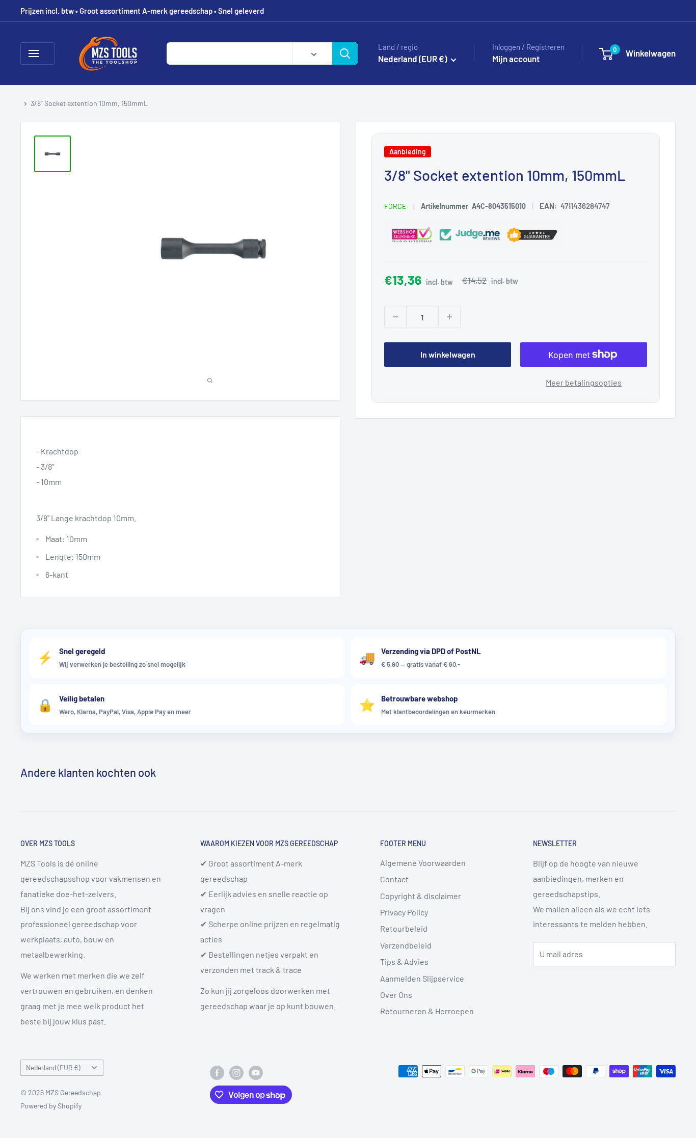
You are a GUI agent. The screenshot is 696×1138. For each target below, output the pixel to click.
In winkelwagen (447, 354)
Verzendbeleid (406, 945)
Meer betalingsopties (584, 382)
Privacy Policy (404, 912)
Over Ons (396, 994)
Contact (394, 879)
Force (395, 206)
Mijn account (516, 58)
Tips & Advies (404, 961)
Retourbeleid (403, 928)
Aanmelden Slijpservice (422, 978)
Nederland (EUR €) (53, 1067)
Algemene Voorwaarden (423, 863)
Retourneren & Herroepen (427, 1011)
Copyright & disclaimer (420, 896)
